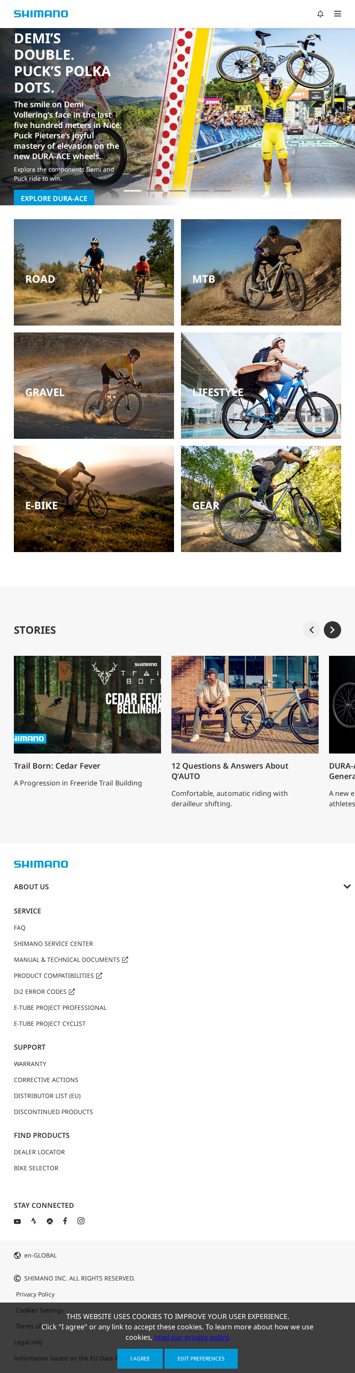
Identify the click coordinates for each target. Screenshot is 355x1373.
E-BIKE (41, 505)
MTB (203, 278)
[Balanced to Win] (155, 191)
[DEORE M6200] (200, 191)
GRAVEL (45, 392)
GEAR (205, 505)
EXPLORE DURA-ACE (54, 198)
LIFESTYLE (217, 392)
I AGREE (140, 1358)
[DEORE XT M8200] (177, 191)
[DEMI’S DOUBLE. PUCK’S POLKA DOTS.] (132, 191)
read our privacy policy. (192, 1337)
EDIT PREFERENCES (201, 1358)
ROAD (40, 278)
